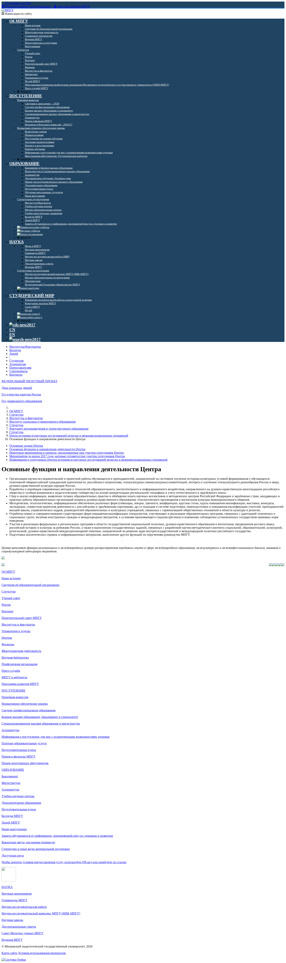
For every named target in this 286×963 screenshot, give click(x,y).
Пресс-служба (11, 670)
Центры (7, 637)
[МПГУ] (8, 10)
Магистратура (11, 783)
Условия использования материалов (42, 953)
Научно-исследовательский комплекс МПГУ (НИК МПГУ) (41, 913)
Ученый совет (11, 598)
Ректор (6, 604)
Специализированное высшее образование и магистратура (41, 723)
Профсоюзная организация (19, 664)
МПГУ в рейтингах (14, 677)
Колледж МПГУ (12, 816)
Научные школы (12, 920)
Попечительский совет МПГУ (22, 618)
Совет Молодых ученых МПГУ (22, 933)
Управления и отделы (16, 631)
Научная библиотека (15, 657)
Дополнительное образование (21, 802)
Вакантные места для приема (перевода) (28, 842)
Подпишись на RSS (17, 3)
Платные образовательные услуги (24, 743)
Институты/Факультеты (25, 346)
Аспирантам (17, 364)
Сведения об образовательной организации (30, 585)
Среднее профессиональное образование (29, 710)
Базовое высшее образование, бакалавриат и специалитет (40, 717)
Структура (16, 414)
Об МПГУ (16, 411)
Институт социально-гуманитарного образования (42, 421)
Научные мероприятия (17, 893)
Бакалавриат (10, 776)
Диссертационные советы (19, 926)
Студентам (16, 360)
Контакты (15, 374)
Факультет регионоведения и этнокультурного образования (48, 428)
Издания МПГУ (12, 939)
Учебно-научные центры (18, 796)
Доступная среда (13, 855)
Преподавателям (20, 367)
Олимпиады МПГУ (14, 900)
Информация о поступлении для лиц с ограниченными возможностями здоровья (55, 736)
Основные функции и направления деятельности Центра (47, 449)
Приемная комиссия (15, 697)
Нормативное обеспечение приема (25, 703)
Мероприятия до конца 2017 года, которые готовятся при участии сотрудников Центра (67, 456)
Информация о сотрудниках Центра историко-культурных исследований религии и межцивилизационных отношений (88, 459)
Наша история (11, 578)
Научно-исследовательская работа (24, 906)
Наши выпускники (14, 829)
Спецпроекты (18, 371)
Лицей (13, 353)
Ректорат (7, 611)
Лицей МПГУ (11, 822)
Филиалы (8, 644)
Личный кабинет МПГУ (73, 6)
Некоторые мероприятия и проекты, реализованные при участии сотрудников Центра (66, 452)
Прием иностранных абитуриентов (25, 763)
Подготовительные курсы (19, 750)
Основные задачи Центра (26, 445)
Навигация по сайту (18, 13)
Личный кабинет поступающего (28, 6)
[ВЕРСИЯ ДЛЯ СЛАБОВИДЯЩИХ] (22, 324)
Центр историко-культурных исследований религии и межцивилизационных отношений (68, 435)
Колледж (15, 350)
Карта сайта (9, 953)
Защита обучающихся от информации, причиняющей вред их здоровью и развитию (57, 835)
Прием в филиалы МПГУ (18, 756)
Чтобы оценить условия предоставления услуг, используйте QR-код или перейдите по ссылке (64, 862)
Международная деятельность (21, 651)
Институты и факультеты (26, 418)
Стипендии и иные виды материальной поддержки (36, 849)
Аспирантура (10, 730)
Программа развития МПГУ (20, 684)
